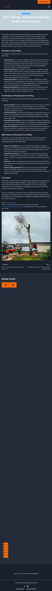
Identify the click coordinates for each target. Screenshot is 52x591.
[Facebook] (24, 586)
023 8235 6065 (44, 2)
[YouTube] (27, 586)
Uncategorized (26, 13)
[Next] (13, 285)
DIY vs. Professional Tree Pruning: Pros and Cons (13, 267)
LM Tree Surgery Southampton (23, 25)
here (6, 204)
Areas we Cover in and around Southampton (26, 573)
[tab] (5, 544)
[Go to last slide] (5, 285)
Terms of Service (31, 589)
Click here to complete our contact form (13, 206)
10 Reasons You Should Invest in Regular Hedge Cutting (38, 267)
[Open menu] (48, 6)
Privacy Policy (20, 589)
